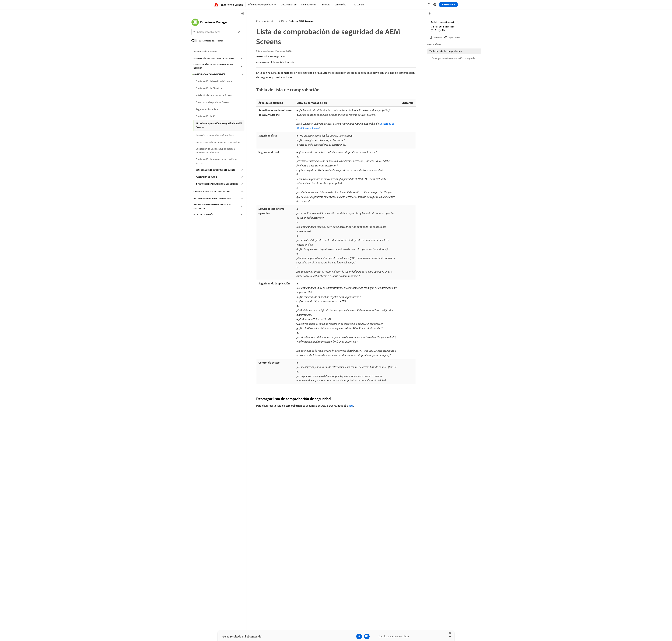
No (443, 30)
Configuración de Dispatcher (209, 88)
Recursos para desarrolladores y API (212, 198)
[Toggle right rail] (429, 14)
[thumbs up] (359, 636)
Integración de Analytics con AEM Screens (217, 184)
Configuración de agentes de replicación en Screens (216, 161)
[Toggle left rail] (243, 14)
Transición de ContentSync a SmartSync (215, 135)
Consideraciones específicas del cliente (215, 170)
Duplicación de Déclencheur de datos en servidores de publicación (215, 150)
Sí (435, 30)
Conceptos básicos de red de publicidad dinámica (213, 66)
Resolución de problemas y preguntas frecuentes (213, 206)
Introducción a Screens (206, 51)
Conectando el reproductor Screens (212, 102)
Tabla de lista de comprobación (445, 51)
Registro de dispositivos (207, 109)
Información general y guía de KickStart (214, 58)
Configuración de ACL (206, 116)
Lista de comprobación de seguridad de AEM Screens (219, 125)
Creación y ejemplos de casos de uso (212, 191)
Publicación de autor (206, 177)
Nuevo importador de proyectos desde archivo (218, 142)
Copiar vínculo (454, 37)
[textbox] (216, 32)
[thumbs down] (367, 636)
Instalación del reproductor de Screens (214, 95)
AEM (281, 21)
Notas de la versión (204, 214)
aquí (350, 405)
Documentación (265, 21)
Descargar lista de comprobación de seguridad (454, 58)
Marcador (437, 37)
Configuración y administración (209, 74)
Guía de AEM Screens (301, 21)
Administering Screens (275, 56)
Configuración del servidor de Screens (214, 81)
